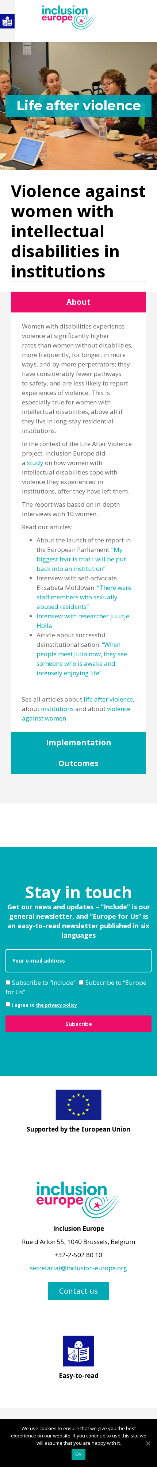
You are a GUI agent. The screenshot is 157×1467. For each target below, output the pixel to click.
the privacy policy (56, 1005)
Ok (78, 1454)
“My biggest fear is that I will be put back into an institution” (81, 559)
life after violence (108, 699)
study (35, 462)
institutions (57, 708)
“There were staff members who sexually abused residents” (84, 597)
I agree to (44, 1005)
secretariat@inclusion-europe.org (78, 1268)
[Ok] (148, 1443)
